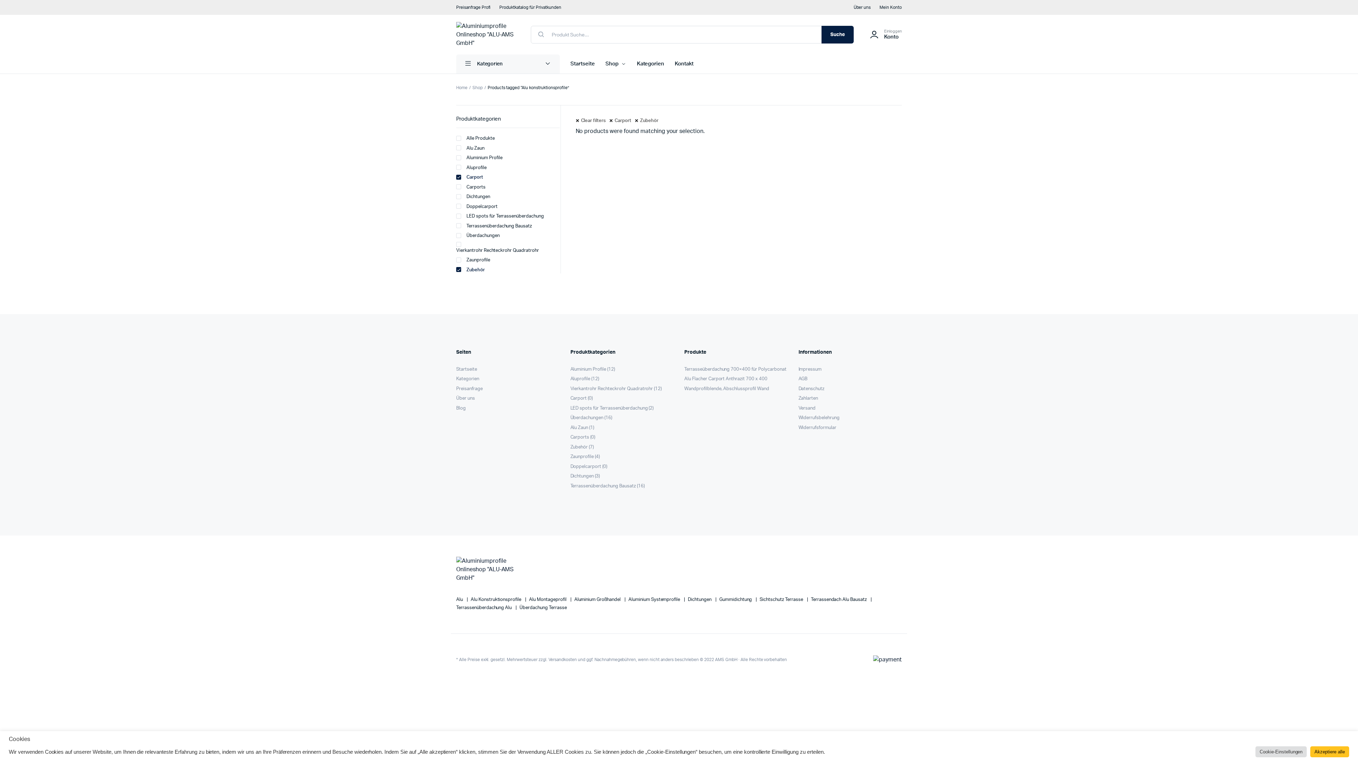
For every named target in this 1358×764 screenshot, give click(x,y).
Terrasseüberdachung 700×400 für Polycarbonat (735, 369)
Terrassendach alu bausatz (839, 599)
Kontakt (684, 63)
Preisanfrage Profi (473, 7)
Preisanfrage (469, 389)
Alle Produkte (480, 138)
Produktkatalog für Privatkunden (530, 7)
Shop (612, 63)
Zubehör (649, 120)
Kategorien (651, 63)
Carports (476, 187)
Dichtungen (478, 197)
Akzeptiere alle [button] (1330, 751)
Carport (623, 120)
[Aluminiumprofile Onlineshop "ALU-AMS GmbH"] (486, 34)
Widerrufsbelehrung (819, 418)
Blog (461, 408)
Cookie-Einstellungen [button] (1281, 751)
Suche (837, 34)
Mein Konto (891, 7)
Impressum (810, 369)
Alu (460, 599)
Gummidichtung (736, 599)
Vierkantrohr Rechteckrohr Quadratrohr (497, 250)
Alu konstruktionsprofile (496, 599)
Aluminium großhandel (598, 599)
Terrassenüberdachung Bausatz (499, 226)
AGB (803, 379)
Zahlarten (808, 398)
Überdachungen (483, 235)
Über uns (862, 7)
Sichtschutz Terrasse (782, 599)
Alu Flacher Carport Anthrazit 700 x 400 (725, 379)
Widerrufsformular (818, 428)
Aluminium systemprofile (654, 599)
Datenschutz (812, 389)
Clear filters (593, 120)
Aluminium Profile (484, 158)
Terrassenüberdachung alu (484, 608)
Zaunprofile (478, 260)
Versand (807, 408)
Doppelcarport (482, 206)
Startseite (582, 63)
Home (462, 88)
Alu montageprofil (548, 599)
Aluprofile (476, 168)
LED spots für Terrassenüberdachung (505, 216)
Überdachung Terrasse (543, 608)
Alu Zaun (475, 148)
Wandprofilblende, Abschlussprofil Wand (726, 389)
